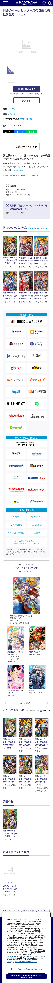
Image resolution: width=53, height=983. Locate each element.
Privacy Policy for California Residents (26, 969)
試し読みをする (28, 89)
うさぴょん (13, 109)
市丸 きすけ (26, 118)
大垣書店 (16, 516)
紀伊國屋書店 (37, 516)
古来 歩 (12, 114)
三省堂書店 (37, 525)
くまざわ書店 (16, 525)
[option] (11, 825)
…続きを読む (18, 170)
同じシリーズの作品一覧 (34, 229)
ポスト (9, 132)
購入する (26, 100)
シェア (21, 132)
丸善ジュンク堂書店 (16, 533)
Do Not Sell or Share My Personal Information (25, 956)
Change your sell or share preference (22, 962)
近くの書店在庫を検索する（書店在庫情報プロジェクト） (26, 542)
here (32, 933)
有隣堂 (37, 533)
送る (32, 132)
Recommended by (33, 710)
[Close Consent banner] (48, 914)
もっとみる (25, 703)
